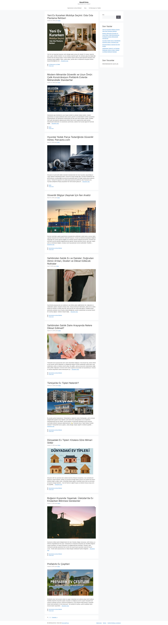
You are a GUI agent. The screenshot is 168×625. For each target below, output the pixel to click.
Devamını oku (64, 61)
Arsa (85, 8)
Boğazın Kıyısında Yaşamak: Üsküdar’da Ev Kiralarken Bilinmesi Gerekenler (70, 499)
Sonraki (54, 617)
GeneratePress (65, 623)
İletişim (104, 623)
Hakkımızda (99, 623)
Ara (103, 14)
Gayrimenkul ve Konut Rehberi (74, 8)
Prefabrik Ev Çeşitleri (58, 564)
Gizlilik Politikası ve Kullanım (114, 623)
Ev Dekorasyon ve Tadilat (95, 8)
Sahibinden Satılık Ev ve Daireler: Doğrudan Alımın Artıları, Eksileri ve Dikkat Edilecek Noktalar (70, 261)
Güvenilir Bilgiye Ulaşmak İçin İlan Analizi (68, 195)
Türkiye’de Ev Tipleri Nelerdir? (63, 383)
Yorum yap (51, 65)
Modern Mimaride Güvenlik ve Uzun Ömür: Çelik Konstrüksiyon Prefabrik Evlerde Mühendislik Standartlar (70, 77)
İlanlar (50, 126)
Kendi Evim (84, 2)
